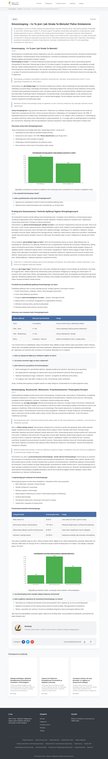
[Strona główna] (14, 4)
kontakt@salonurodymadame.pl (84, 719)
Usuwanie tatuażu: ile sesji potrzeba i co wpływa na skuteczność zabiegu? (82, 680)
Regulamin (90, 747)
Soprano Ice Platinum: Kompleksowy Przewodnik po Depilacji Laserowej (52, 680)
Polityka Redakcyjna (80, 740)
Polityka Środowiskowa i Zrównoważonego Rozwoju (30, 743)
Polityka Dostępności (27, 740)
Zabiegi (81, 3)
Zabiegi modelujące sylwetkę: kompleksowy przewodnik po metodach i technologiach (20, 680)
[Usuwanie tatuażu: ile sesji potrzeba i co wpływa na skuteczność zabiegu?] (85, 665)
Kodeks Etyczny (78, 743)
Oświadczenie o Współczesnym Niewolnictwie (60, 747)
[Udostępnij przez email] (32, 642)
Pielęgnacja (48, 3)
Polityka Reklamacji (54, 740)
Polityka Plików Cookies (67, 740)
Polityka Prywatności (80, 747)
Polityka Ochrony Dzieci (41, 740)
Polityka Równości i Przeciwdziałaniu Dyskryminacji (58, 743)
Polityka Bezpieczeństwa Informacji (24, 747)
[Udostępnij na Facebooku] (23, 642)
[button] (85, 642)
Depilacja (72, 3)
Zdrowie (38, 3)
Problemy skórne (61, 3)
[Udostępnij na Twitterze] (28, 642)
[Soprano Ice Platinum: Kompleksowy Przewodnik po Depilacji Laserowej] (54, 665)
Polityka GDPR (87, 743)
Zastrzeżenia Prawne (41, 747)
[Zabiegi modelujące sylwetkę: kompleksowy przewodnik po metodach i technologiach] (22, 665)
